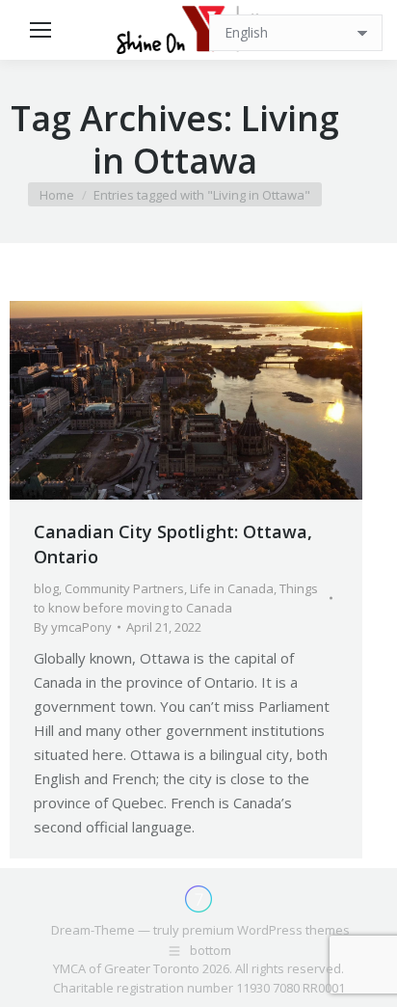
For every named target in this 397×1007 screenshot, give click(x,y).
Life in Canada (232, 588)
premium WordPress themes (266, 930)
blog (46, 588)
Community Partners (124, 588)
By (73, 627)
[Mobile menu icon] (40, 29)
